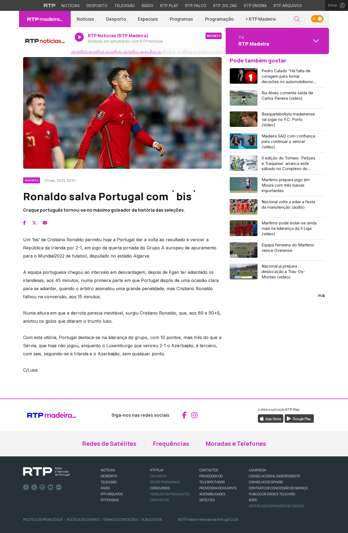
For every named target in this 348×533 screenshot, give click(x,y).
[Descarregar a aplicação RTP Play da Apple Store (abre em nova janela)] (271, 418)
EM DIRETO (158, 476)
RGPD (253, 500)
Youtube (51, 487)
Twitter (34, 487)
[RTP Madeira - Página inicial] (45, 19)
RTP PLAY (157, 470)
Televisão (124, 5)
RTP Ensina (255, 5)
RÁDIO (105, 488)
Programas (181, 19)
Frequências (171, 444)
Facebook (26, 487)
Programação (219, 19)
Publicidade (151, 519)
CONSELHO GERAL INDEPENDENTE (274, 476)
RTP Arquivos (288, 5)
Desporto (96, 5)
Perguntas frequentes (170, 494)
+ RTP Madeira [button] (261, 19)
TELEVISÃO (109, 482)
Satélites (207, 500)
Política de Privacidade (43, 519)
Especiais (148, 19)
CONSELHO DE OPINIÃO (266, 482)
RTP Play (169, 5)
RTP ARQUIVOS (112, 494)
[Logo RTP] (46, 471)
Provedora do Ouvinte (218, 488)
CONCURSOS (160, 488)
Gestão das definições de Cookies (276, 506)
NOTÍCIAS (108, 470)
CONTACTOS (208, 470)
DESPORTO (109, 476)
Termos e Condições (120, 519)
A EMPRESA (257, 470)
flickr (59, 487)
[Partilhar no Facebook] (24, 223)
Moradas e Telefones (236, 444)
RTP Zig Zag (225, 5)
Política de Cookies (83, 519)
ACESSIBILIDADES (212, 494)
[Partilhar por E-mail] (45, 223)
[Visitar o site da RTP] (50, 5)
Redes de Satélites (109, 444)
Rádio (147, 5)
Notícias (70, 5)
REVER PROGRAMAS (165, 482)
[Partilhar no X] (34, 223)
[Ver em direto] (45, 40)
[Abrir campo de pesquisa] (297, 19)
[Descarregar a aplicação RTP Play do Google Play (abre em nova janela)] (299, 418)
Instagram (42, 487)
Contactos (159, 500)
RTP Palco (195, 5)
